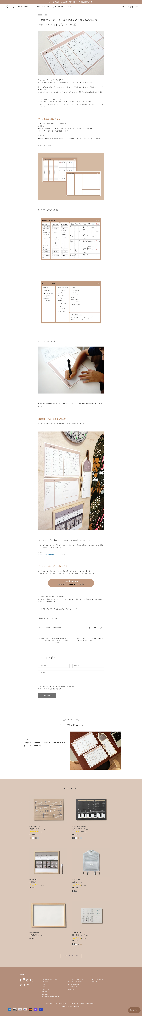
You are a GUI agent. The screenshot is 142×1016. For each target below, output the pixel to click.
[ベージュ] (30, 838)
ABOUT (37, 7)
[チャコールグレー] (36, 838)
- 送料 (43, 984)
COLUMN (61, 7)
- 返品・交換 (45, 989)
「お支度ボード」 (55, 540)
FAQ (43, 7)
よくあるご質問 (72, 986)
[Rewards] (134, 1010)
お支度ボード (34, 882)
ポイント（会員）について (75, 981)
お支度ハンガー (78, 882)
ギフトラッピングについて (75, 979)
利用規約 (44, 991)
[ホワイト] (33, 838)
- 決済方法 (45, 981)
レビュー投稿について (74, 984)
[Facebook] (25, 984)
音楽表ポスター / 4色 (80, 829)
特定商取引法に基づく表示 (49, 979)
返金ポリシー (46, 994)
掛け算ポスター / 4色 (80, 935)
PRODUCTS (28, 7)
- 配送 (43, 986)
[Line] (28, 984)
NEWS (69, 7)
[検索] (123, 7)
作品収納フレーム (36, 935)
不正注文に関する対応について (51, 996)
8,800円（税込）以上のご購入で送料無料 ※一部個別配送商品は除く (70, 2)
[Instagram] (21, 984)
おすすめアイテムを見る (71, 956)
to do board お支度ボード (47, 555)
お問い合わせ (72, 989)
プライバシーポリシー (98, 979)
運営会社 (94, 981)
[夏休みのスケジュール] (71, 583)
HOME (20, 7)
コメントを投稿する (47, 695)
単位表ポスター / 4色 (37, 829)
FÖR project (51, 7)
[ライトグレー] (38, 838)
